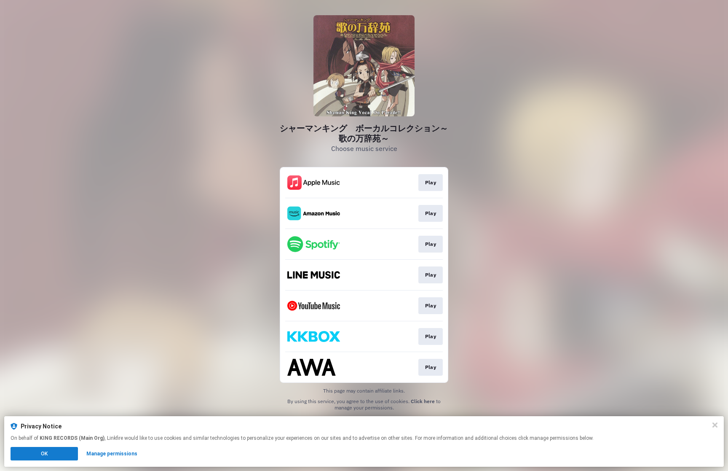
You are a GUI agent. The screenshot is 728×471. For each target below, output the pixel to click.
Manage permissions (111, 454)
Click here (423, 401)
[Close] (715, 425)
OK (44, 454)
